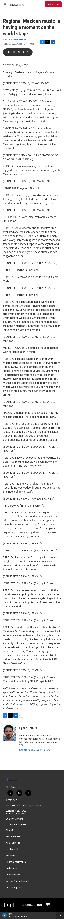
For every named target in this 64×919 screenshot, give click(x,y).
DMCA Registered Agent (16, 824)
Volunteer (10, 856)
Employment (12, 849)
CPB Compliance (14, 875)
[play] (4, 915)
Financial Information (16, 862)
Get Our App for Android (17, 881)
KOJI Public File (13, 843)
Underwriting (12, 868)
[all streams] (60, 915)
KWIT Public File (13, 836)
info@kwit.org (17, 819)
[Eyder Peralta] (9, 732)
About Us (10, 830)
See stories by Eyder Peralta (35, 749)
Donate (54, 4)
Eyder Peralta (19, 39)
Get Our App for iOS (15, 887)
